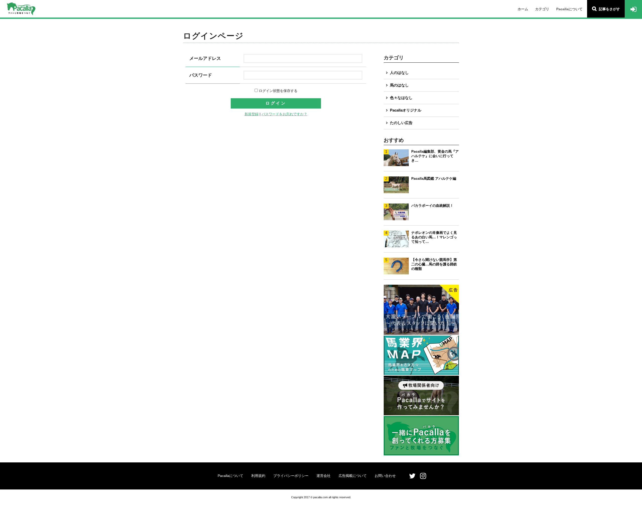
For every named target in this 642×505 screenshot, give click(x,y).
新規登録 (252, 114)
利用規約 (258, 476)
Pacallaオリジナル (405, 110)
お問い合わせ (385, 476)
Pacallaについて (569, 9)
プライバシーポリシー (290, 476)
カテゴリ (542, 9)
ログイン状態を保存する (277, 91)
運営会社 (323, 476)
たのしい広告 (401, 123)
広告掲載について (353, 476)
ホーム (523, 9)
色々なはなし (401, 97)
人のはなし (399, 72)
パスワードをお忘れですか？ (284, 114)
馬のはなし (399, 85)
